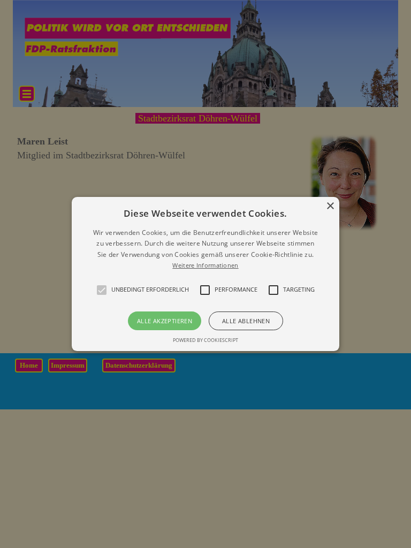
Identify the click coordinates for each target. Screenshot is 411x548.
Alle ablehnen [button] (246, 321)
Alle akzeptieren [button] (164, 321)
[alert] (205, 274)
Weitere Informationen (205, 265)
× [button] (330, 206)
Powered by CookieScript (205, 340)
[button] (206, 274)
